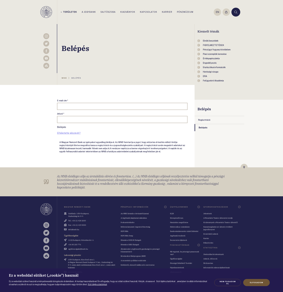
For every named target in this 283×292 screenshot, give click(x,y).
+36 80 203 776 (74, 244)
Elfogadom (256, 283)
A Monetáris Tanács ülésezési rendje (218, 218)
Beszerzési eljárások (178, 240)
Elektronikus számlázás (180, 227)
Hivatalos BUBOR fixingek (131, 240)
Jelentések (207, 213)
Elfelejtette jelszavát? (69, 133)
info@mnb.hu (73, 229)
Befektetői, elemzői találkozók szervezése (138, 265)
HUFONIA (124, 231)
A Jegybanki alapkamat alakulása (134, 218)
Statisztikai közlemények (213, 254)
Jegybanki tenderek (177, 236)
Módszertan (208, 263)
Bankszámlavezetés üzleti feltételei (184, 231)
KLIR (172, 213)
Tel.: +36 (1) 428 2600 (77, 220)
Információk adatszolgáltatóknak (216, 267)
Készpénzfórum (176, 218)
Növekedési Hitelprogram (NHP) (133, 256)
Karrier (206, 238)
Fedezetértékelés (127, 222)
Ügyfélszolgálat (176, 259)
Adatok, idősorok (210, 259)
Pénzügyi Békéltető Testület (181, 263)
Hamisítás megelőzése (179, 222)
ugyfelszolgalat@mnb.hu (78, 249)
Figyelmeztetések (177, 267)
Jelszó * (60, 114)
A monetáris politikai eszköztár (133, 260)
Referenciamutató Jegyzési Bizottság (135, 227)
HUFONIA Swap (127, 236)
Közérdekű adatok (210, 234)
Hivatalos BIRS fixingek (130, 244)
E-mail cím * (62, 100)
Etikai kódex (208, 243)
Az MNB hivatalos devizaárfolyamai (135, 213)
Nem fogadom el (228, 282)
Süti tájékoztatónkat (97, 284)
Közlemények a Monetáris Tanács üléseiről (220, 222)
